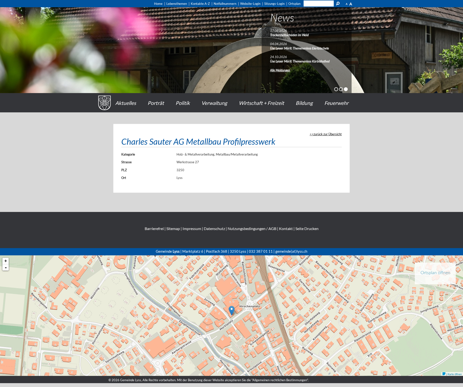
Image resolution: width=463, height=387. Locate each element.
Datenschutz (214, 228)
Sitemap (173, 228)
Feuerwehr (336, 103)
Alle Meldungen (280, 70)
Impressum (192, 228)
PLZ (124, 170)
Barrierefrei (154, 228)
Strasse (126, 162)
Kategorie (128, 154)
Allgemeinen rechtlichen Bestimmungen (279, 380)
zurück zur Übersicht (327, 134)
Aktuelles (125, 103)
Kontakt (286, 228)
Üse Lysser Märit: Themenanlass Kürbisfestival (300, 61)
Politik (183, 103)
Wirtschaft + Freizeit (261, 103)
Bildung (304, 103)
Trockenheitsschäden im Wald (289, 35)
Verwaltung (214, 103)
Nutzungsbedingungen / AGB (252, 228)
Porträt (156, 103)
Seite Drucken (307, 228)
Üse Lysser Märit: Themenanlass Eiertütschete (299, 48)
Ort (123, 178)
